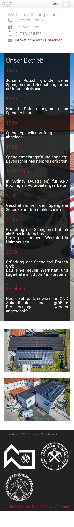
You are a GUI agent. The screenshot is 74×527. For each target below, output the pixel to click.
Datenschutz (42, 507)
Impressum (19, 507)
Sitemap (62, 507)
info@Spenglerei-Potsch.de (39, 40)
